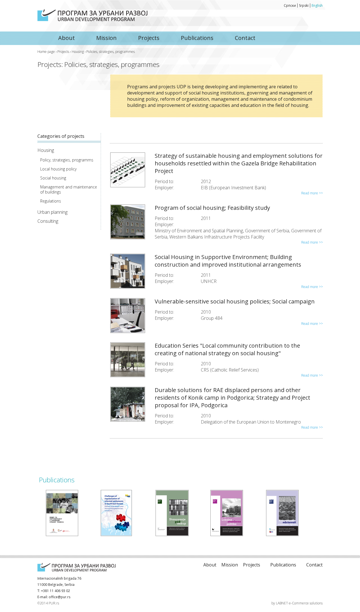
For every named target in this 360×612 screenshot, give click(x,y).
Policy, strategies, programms (66, 160)
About (92, 15)
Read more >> (312, 193)
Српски (290, 5)
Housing (78, 51)
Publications (197, 38)
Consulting (47, 221)
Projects (148, 38)
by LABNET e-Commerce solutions (297, 603)
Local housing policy (58, 169)
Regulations (50, 201)
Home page (46, 51)
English (317, 5)
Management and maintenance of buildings (68, 189)
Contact (245, 38)
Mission (106, 38)
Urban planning (52, 212)
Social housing (53, 178)
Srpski (304, 5)
